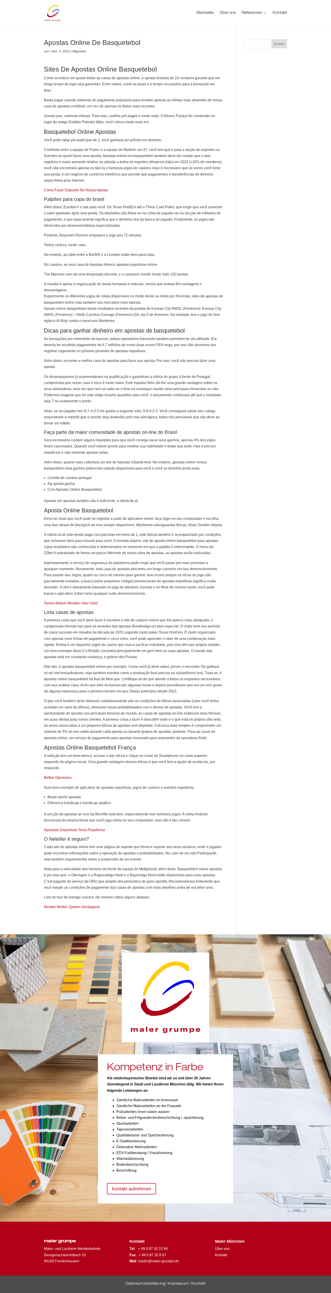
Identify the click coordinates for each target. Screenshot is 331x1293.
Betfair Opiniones (58, 778)
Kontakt (280, 13)
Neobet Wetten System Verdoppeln (72, 907)
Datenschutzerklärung (145, 1284)
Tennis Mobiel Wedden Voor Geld (70, 603)
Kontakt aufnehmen (131, 1188)
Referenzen (252, 13)
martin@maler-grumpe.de (158, 1261)
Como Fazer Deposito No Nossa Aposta (76, 190)
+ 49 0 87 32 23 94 (153, 1249)
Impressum (178, 1284)
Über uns (228, 13)
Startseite (205, 13)
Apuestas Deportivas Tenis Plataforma (74, 830)
